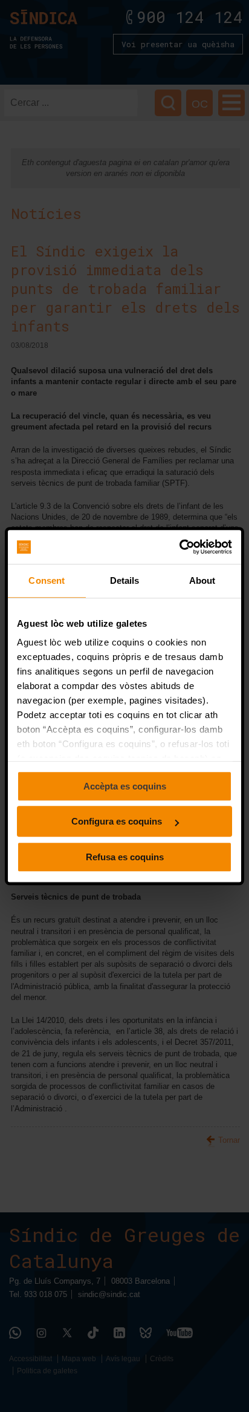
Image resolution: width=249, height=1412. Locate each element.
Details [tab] (125, 580)
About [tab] (202, 580)
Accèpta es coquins (124, 786)
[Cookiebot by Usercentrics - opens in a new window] (179, 547)
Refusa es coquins (125, 857)
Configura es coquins (117, 821)
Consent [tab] (46, 580)
